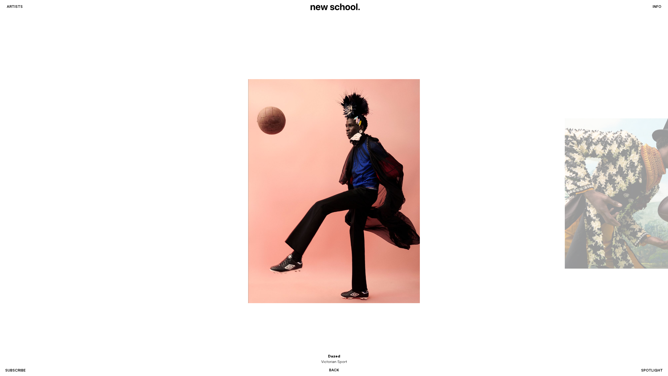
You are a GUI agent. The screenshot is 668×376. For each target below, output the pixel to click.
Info (657, 6)
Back (334, 370)
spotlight (652, 370)
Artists (15, 6)
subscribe (15, 370)
